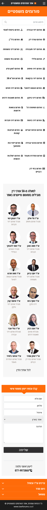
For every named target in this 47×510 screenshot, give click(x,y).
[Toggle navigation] (44, 3)
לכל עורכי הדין (23, 370)
